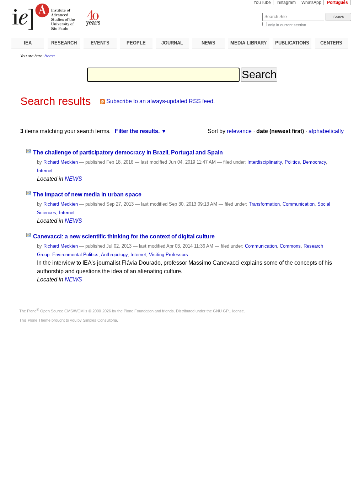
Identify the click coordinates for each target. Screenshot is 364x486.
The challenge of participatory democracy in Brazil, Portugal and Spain (128, 152)
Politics (292, 162)
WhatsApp (311, 2)
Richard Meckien (60, 162)
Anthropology (114, 254)
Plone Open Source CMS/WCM (55, 311)
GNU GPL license (228, 311)
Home (49, 56)
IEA (28, 43)
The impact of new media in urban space (87, 194)
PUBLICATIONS (292, 43)
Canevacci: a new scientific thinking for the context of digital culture (124, 236)
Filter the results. (137, 131)
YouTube (262, 2)
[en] (96, 17)
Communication (299, 204)
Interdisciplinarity (264, 162)
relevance (239, 131)
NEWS (208, 43)
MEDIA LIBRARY (248, 43)
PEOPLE (136, 43)
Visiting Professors (168, 254)
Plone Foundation (139, 311)
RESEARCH (64, 43)
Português (337, 2)
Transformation (264, 204)
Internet (45, 170)
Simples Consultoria (100, 320)
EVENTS (100, 43)
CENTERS (331, 43)
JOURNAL (172, 43)
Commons (290, 246)
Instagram (286, 2)
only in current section (287, 25)
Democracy (314, 162)
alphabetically (326, 131)
